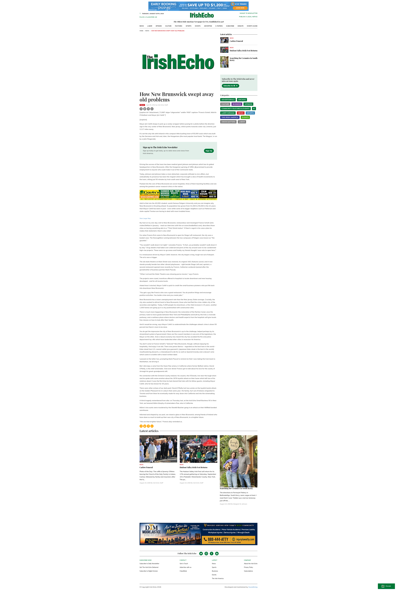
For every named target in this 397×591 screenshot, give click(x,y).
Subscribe (230, 26)
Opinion (159, 26)
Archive (242, 100)
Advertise (208, 26)
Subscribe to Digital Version (149, 571)
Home (141, 31)
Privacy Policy (248, 567)
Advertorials (227, 100)
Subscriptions (248, 571)
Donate (240, 26)
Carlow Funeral (236, 41)
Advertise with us (185, 567)
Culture (168, 26)
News (142, 26)
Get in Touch (184, 564)
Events (198, 26)
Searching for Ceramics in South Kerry (243, 59)
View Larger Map (145, 218)
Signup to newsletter (248, 13)
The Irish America (218, 578)
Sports (188, 26)
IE (254, 108)
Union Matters (228, 122)
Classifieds (183, 571)
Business (237, 104)
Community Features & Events (235, 108)
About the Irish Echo (250, 564)
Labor (149, 26)
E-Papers (219, 26)
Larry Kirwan (227, 113)
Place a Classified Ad (148, 17)
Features (178, 26)
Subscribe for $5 (229, 86)
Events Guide (252, 26)
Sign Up (209, 151)
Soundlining (252, 587)
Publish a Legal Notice (248, 16)
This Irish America (229, 117)
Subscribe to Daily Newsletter (149, 564)
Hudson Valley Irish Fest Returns (243, 50)
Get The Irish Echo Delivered (149, 567)
